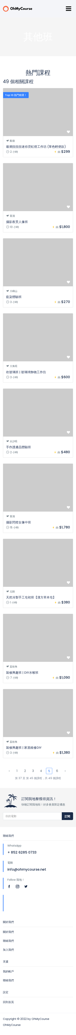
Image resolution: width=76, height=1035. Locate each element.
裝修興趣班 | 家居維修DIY (24, 747)
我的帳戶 (8, 971)
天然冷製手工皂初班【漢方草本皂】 (31, 597)
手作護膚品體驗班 (18, 447)
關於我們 (8, 932)
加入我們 (8, 950)
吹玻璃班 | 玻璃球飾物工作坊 (26, 372)
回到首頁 (8, 1002)
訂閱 (67, 816)
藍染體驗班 (14, 297)
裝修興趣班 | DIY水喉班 (22, 672)
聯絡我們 (8, 941)
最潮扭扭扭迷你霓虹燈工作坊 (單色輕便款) (36, 146)
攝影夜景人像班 (17, 222)
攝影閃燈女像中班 (18, 522)
